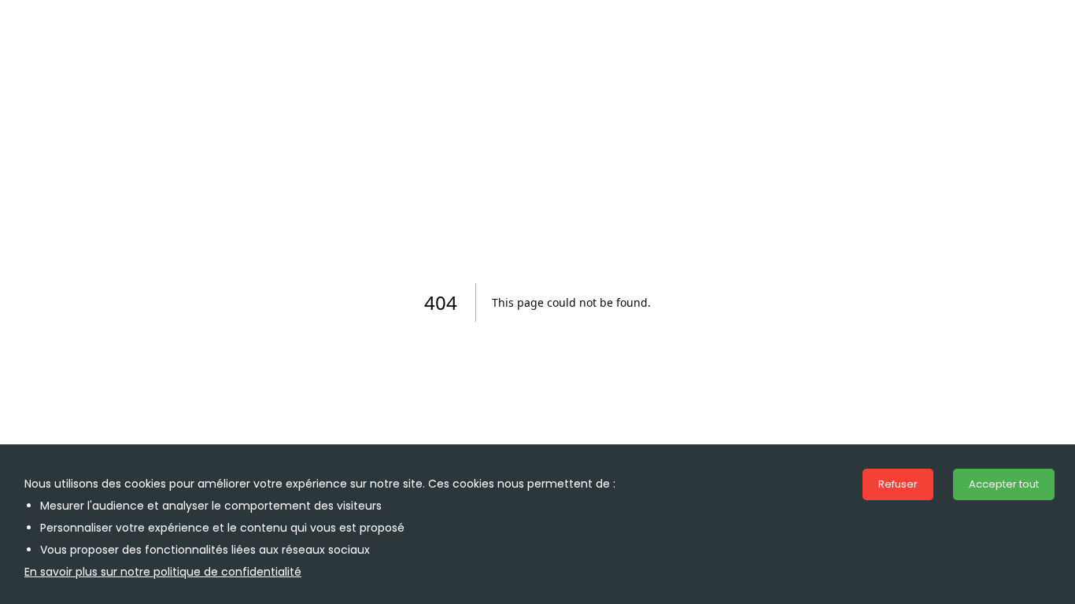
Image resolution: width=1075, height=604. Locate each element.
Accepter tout (1004, 484)
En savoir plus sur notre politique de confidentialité (162, 572)
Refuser (898, 484)
